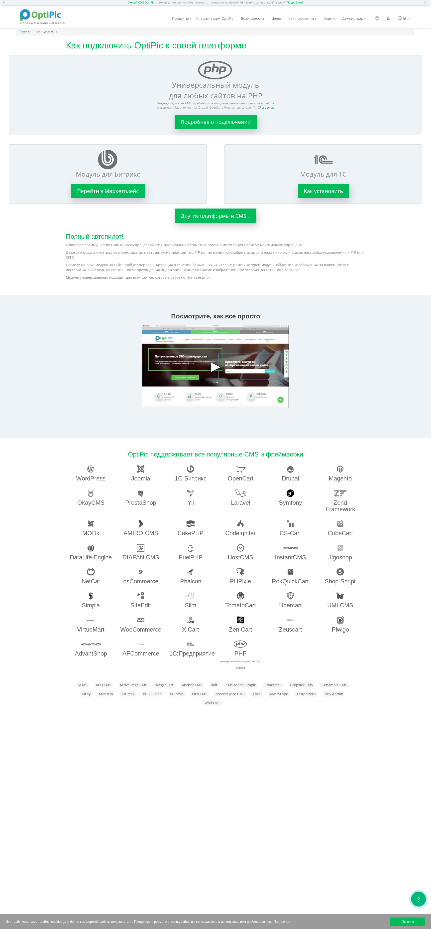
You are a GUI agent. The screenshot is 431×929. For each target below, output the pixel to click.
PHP (240, 659)
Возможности (252, 18)
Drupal (290, 478)
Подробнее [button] (282, 922)
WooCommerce (140, 629)
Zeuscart (290, 629)
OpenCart (240, 478)
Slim (190, 605)
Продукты (180, 18)
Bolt (214, 685)
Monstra (106, 694)
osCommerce (140, 581)
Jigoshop (340, 557)
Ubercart (290, 605)
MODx (90, 533)
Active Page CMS (133, 685)
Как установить (323, 191)
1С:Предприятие (192, 653)
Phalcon (190, 581)
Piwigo (340, 629)
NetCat (91, 581)
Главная (25, 31)
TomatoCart (240, 605)
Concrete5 (273, 685)
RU (405, 18)
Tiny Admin (333, 694)
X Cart (190, 629)
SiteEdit (140, 605)
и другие (268, 107)
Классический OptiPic (214, 18)
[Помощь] (376, 18)
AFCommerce (140, 653)
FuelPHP (191, 557)
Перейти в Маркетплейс (108, 191)
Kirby (86, 694)
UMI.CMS (340, 605)
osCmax (127, 694)
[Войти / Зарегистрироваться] (388, 18)
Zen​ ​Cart (240, 629)
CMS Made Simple (241, 685)
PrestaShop (140, 502)
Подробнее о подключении (216, 121)
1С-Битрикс (191, 478)
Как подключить (302, 18)
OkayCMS (91, 502)
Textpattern (306, 694)
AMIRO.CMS (140, 533)
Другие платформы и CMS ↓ (215, 215)
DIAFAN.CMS (140, 557)
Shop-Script (340, 581)
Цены (276, 18)
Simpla (91, 605)
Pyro (256, 694)
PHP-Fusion (152, 694)
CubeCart (340, 533)
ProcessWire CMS (230, 694)
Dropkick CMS (301, 685)
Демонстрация (355, 18)
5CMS (82, 685)
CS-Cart (290, 533)
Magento (340, 478)
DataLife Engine (91, 557)
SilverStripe (278, 694)
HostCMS (240, 557)
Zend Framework (340, 505)
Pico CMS (199, 694)
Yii (191, 502)
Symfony (290, 502)
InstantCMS (290, 557)
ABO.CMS (103, 685)
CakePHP (191, 533)
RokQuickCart (290, 581)
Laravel (240, 502)
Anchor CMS (192, 685)
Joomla (140, 478)
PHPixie (240, 581)
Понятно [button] (408, 921)
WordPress (91, 478)
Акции (329, 18)
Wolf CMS (212, 702)
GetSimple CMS (334, 685)
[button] (5, 2)
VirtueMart (91, 629)
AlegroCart (164, 685)
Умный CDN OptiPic (141, 2)
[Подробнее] (294, 2)
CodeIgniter (240, 533)
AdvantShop (91, 653)
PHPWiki (177, 694)
